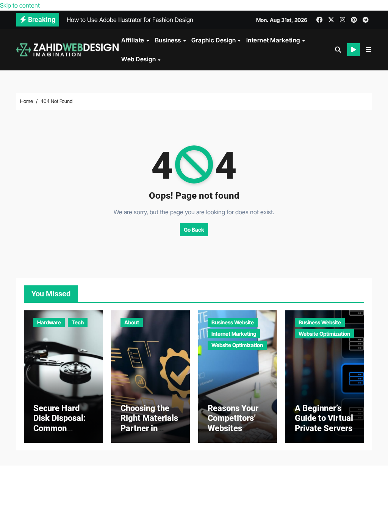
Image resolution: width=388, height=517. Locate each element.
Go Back (194, 229)
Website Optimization (237, 345)
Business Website (232, 322)
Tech (78, 322)
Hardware (49, 322)
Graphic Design (214, 40)
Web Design (139, 59)
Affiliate (133, 40)
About (131, 322)
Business (169, 40)
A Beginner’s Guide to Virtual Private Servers (324, 418)
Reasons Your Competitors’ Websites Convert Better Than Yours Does (235, 433)
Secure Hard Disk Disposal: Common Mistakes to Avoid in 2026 (59, 428)
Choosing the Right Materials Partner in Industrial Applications (149, 428)
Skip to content (20, 5)
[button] (369, 49)
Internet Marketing (274, 40)
